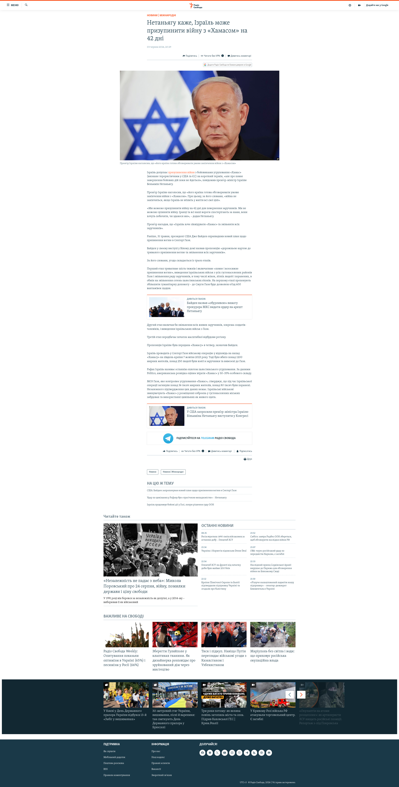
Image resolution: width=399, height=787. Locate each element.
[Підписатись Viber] (239, 753)
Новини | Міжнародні (161, 15)
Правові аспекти (160, 763)
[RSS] (254, 753)
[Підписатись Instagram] (232, 753)
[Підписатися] (269, 753)
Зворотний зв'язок (161, 775)
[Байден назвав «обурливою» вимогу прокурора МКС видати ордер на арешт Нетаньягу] (166, 307)
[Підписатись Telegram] (247, 753)
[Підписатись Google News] (210, 753)
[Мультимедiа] (359, 5)
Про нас (155, 751)
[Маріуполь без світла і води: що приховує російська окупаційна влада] (273, 634)
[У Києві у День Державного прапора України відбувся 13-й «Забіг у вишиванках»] (126, 695)
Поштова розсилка (113, 763)
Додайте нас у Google (377, 5)
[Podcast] (261, 753)
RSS (105, 769)
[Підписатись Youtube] (225, 753)
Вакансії (156, 769)
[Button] (190, 56)
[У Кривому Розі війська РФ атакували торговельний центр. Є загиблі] (273, 695)
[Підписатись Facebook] (202, 753)
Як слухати (109, 751)
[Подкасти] (350, 5)
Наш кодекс (158, 757)
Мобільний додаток (114, 757)
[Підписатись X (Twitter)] (217, 753)
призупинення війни (181, 172)
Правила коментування (116, 775)
